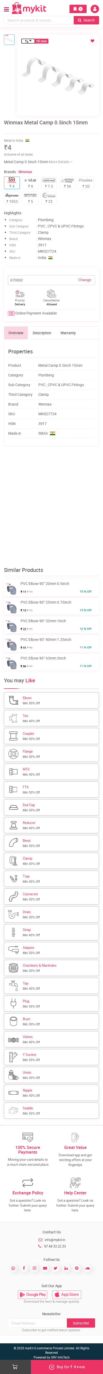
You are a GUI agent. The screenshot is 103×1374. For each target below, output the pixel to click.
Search (89, 20)
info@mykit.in (55, 1239)
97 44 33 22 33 (55, 1246)
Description (42, 332)
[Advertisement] (51, 507)
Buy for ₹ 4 (70, 1366)
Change (84, 279)
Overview (16, 332)
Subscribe (81, 1322)
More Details (59, 161)
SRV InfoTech (60, 1357)
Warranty (68, 332)
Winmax (25, 171)
